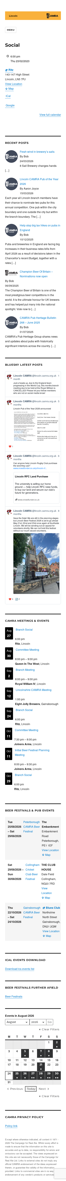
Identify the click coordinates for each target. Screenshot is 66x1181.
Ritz (10, 70)
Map (9, 89)
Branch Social (24, 629)
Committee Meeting (27, 650)
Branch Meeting (25, 670)
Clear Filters (50, 1029)
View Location (13, 84)
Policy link (11, 1126)
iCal (8, 96)
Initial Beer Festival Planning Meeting (32, 752)
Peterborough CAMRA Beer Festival (31, 826)
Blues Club (53, 908)
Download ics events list (19, 969)
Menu (10, 29)
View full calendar (50, 115)
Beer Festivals (13, 996)
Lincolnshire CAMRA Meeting (33, 690)
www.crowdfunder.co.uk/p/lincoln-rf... (30, 468)
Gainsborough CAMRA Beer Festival (31, 912)
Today (31, 1088)
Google (10, 105)
